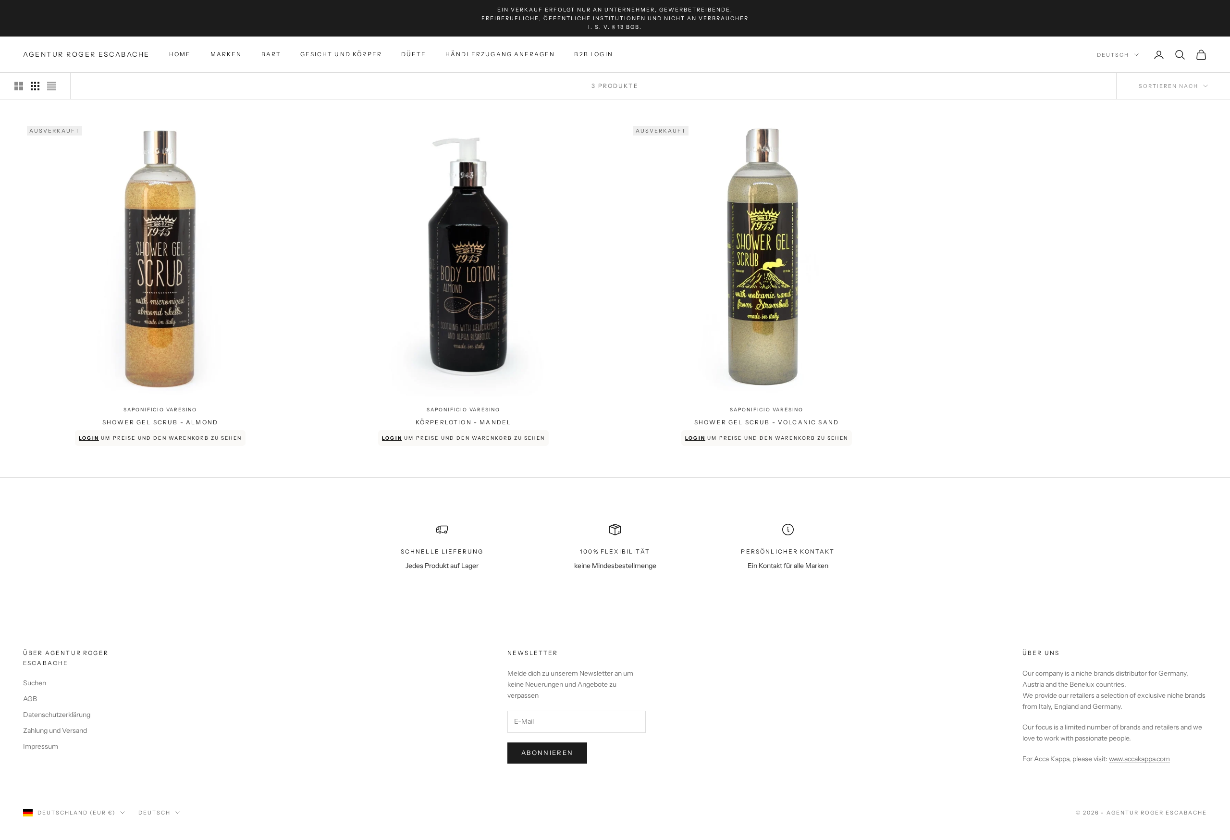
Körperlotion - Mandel (463, 422)
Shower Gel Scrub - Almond (160, 422)
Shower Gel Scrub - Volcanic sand (766, 422)
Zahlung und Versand (55, 730)
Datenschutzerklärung (56, 714)
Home (180, 54)
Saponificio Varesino (160, 410)
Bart (271, 54)
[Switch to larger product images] (18, 86)
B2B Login (593, 54)
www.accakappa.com (1139, 758)
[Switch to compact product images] (51, 86)
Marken (226, 54)
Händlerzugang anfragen (500, 54)
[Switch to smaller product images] (35, 86)
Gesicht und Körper (341, 54)
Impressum (40, 746)
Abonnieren (547, 752)
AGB (30, 698)
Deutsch (1113, 54)
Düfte (413, 54)
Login (89, 438)
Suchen (34, 683)
